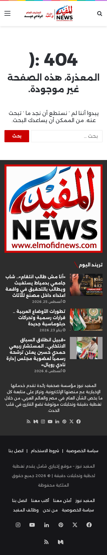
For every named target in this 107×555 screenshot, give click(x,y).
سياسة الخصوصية (82, 450)
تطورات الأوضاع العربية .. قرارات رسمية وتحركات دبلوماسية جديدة (39, 318)
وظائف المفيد (26, 510)
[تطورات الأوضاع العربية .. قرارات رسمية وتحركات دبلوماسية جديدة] (86, 319)
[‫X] (71, 421)
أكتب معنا (40, 500)
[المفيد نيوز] (53, 13)
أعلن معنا (62, 500)
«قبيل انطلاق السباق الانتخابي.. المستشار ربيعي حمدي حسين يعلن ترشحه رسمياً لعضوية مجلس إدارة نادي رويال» (35, 352)
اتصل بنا (16, 450)
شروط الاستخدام (45, 450)
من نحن (50, 510)
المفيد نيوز (85, 500)
